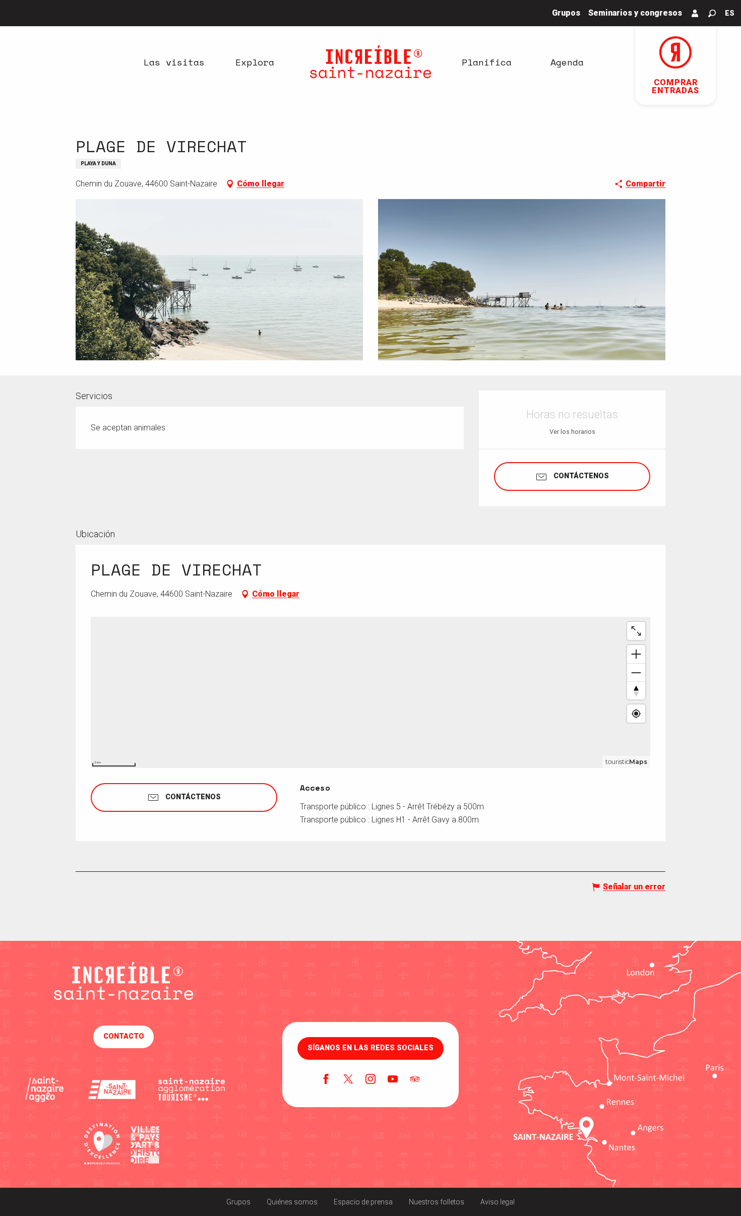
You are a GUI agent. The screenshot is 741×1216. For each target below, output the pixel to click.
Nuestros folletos (436, 1202)
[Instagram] (370, 1080)
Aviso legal (497, 1202)
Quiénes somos (292, 1202)
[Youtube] (393, 1080)
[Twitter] (348, 1080)
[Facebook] (326, 1080)
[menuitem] (174, 62)
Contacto (123, 1036)
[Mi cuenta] (695, 13)
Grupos (238, 1202)
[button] (712, 13)
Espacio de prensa (363, 1202)
